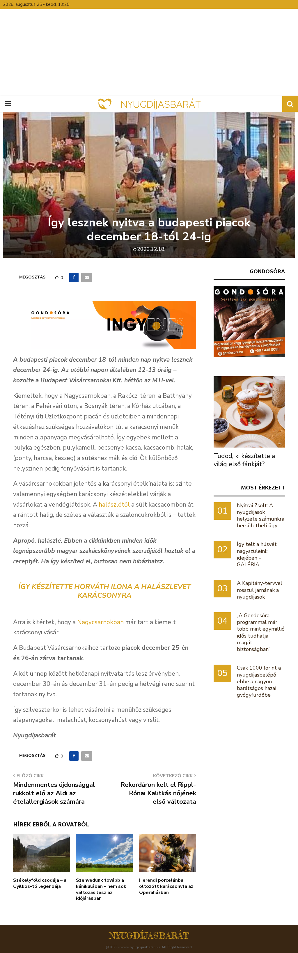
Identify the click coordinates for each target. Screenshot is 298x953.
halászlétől (114, 505)
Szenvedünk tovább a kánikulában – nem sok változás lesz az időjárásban (101, 889)
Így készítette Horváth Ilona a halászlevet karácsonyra (104, 591)
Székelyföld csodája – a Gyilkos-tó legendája (39, 883)
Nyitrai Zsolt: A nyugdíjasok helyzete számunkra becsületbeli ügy (260, 515)
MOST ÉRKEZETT (263, 487)
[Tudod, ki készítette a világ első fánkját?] (249, 412)
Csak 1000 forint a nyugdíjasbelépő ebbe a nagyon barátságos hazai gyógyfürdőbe (259, 681)
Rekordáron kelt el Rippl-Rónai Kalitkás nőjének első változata (158, 793)
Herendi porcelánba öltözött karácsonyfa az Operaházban (166, 886)
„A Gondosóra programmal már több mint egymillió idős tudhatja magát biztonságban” (261, 632)
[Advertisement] (149, 52)
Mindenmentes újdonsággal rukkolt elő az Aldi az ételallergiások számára (54, 793)
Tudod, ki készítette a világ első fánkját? (244, 460)
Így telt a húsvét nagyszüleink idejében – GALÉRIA (257, 554)
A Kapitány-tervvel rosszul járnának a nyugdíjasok (259, 590)
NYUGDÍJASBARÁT (149, 935)
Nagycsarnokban (100, 622)
